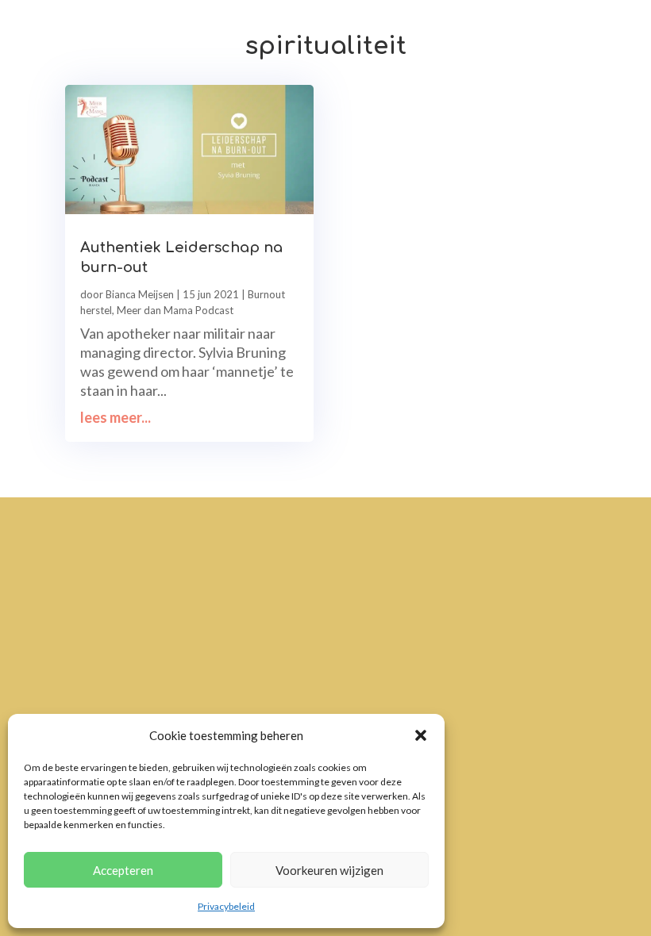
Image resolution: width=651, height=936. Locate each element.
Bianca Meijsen (140, 294)
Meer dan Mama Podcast (175, 310)
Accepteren (123, 870)
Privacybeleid (226, 906)
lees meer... (115, 417)
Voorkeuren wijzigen (329, 870)
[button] (421, 735)
